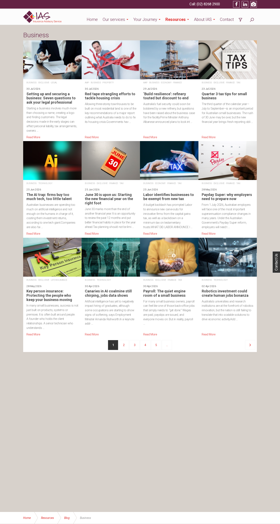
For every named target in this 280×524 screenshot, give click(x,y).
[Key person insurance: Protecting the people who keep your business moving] (52, 287)
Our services (114, 19)
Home (92, 19)
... (167, 345)
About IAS (203, 19)
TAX (238, 82)
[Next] (250, 345)
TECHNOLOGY (45, 183)
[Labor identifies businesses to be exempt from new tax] (169, 188)
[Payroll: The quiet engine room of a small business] (169, 287)
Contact (227, 19)
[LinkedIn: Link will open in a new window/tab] (245, 4)
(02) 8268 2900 (208, 4)
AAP (87, 82)
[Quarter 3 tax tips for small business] (227, 89)
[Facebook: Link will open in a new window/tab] (236, 4)
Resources (175, 19)
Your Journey (145, 19)
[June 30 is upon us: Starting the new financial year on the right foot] (111, 188)
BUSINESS (31, 82)
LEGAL (54, 82)
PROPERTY (108, 82)
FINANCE (177, 82)
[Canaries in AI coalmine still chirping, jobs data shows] (111, 287)
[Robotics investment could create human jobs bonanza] (227, 287)
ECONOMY (166, 82)
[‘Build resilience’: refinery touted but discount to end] (169, 89)
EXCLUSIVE (43, 82)
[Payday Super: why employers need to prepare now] (227, 188)
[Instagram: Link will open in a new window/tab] (253, 4)
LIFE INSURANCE (59, 280)
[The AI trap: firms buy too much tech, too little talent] (52, 188)
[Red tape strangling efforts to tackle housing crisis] (111, 89)
